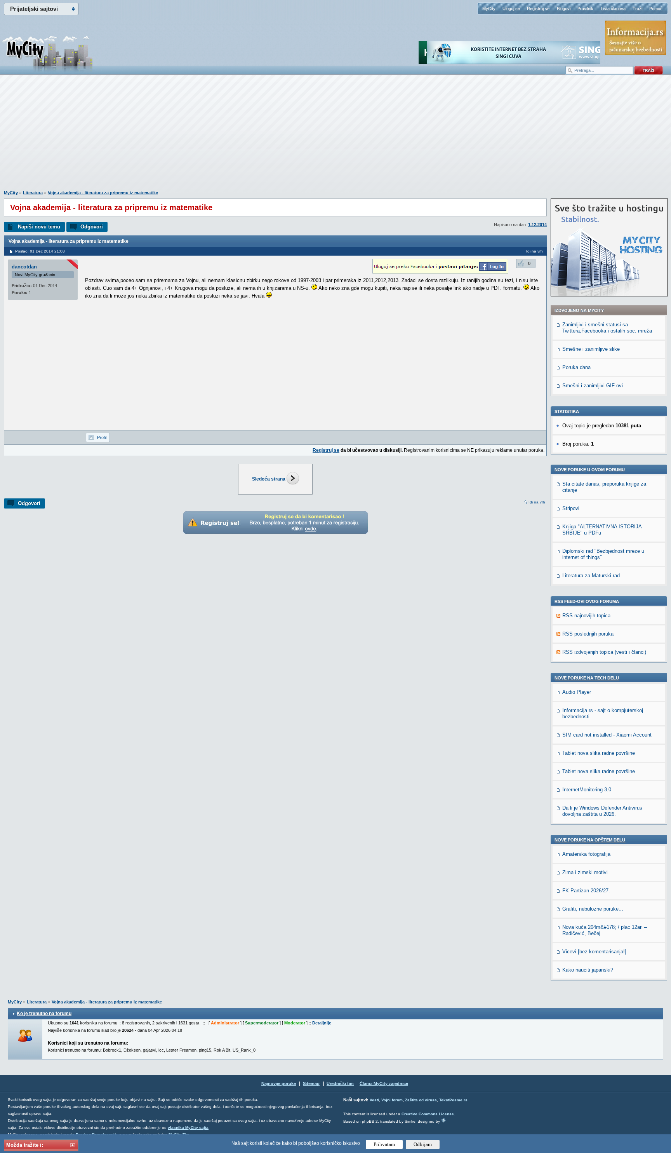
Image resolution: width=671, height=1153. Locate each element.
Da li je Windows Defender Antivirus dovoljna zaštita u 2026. (602, 811)
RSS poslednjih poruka (588, 634)
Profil (101, 437)
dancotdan (24, 267)
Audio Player (576, 692)
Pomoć (655, 8)
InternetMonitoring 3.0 (586, 789)
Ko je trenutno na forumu (44, 1013)
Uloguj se (511, 8)
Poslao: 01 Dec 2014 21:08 (40, 251)
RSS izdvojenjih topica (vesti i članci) (604, 652)
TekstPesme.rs (453, 1100)
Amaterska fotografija (586, 854)
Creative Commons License (428, 1114)
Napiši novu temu (39, 227)
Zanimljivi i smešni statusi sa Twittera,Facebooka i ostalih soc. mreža (607, 328)
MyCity (488, 8)
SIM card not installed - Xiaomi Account (607, 735)
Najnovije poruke (278, 1083)
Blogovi (563, 8)
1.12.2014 (537, 224)
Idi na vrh (536, 502)
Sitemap (311, 1083)
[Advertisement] (335, 136)
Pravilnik (585, 8)
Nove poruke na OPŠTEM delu (590, 840)
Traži (637, 8)
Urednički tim (340, 1083)
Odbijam (423, 1144)
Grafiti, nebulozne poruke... (592, 909)
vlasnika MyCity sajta (188, 1127)
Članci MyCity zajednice (384, 1083)
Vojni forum (392, 1100)
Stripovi (570, 508)
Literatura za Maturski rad (591, 575)
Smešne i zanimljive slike (591, 349)
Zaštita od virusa (421, 1100)
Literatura (33, 192)
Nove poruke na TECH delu (587, 678)
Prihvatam (384, 1144)
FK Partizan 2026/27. (586, 890)
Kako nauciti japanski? (587, 970)
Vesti (374, 1100)
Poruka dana (576, 367)
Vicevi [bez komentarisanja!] (594, 951)
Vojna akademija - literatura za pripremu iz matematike (103, 192)
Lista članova (613, 8)
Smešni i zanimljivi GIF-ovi (592, 385)
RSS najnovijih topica (586, 615)
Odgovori (91, 227)
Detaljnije (321, 1023)
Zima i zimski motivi (585, 872)
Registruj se (538, 8)
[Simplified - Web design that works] (443, 1120)
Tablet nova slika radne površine (598, 753)
